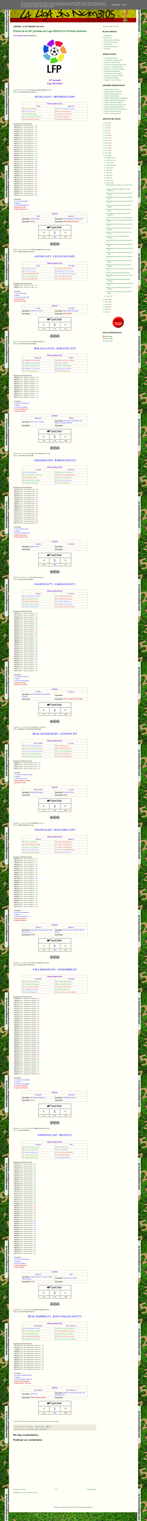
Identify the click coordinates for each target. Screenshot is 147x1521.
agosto (108, 168)
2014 (106, 153)
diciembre (109, 158)
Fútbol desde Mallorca (110, 46)
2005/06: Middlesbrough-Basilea (113, 107)
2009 (106, 307)
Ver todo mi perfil (107, 341)
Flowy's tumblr (108, 44)
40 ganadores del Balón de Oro (113, 60)
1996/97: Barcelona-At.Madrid (113, 91)
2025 (106, 125)
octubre (108, 163)
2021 (106, 135)
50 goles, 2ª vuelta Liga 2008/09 (113, 67)
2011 (106, 302)
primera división (43, 1429)
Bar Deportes (108, 38)
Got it (124, 5)
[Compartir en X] (45, 1427)
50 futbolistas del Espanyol (112, 71)
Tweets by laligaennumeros (111, 26)
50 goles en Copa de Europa (112, 80)
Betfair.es (33, 36)
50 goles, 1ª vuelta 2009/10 (112, 62)
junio (107, 173)
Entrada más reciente (19, 1489)
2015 (106, 150)
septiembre (109, 165)
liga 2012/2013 (30, 1429)
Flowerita (72, 1507)
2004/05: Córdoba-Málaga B (112, 113)
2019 (106, 140)
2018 (106, 143)
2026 (106, 123)
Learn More (116, 5)
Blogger (90, 1507)
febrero (108, 183)
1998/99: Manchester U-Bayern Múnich (115, 109)
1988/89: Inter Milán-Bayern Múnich (114, 100)
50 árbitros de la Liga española (113, 73)
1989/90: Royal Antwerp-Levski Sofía (115, 105)
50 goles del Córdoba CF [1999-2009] (115, 65)
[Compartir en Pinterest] (50, 1427)
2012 (106, 299)
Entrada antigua (91, 1489)
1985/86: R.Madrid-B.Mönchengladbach (116, 98)
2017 (106, 145)
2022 (106, 133)
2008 (106, 309)
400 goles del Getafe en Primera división (118, 273)
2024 (106, 128)
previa (37, 1429)
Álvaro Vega (108, 336)
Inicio (56, 1489)
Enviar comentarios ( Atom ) (30, 1492)
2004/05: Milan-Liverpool (111, 89)
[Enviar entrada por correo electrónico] (36, 1426)
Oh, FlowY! (107, 49)
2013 (106, 155)
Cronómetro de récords (111, 42)
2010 (106, 304)
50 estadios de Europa (110, 58)
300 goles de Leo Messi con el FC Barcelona (119, 217)
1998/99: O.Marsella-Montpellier (113, 102)
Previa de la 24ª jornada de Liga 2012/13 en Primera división (50, 31)
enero (108, 296)
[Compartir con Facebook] (47, 1427)
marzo (108, 180)
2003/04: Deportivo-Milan (111, 96)
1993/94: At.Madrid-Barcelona (113, 94)
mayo (108, 175)
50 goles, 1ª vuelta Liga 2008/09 (113, 75)
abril (107, 178)
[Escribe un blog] (42, 1427)
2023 (106, 130)
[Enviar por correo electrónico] (40, 1427)
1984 (106, 312)
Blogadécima (108, 35)
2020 (106, 138)
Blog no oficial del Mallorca (112, 40)
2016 (106, 148)
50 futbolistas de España (111, 78)
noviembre (109, 160)
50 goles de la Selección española (114, 69)
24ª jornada (23, 1429)
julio (107, 170)
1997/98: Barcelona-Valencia (112, 111)
